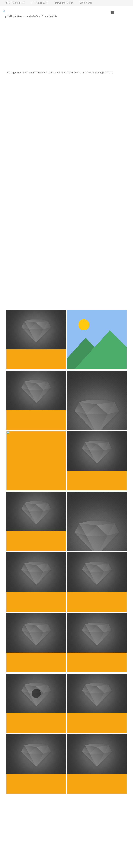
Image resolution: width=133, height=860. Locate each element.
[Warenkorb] (126, 12)
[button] (113, 12)
